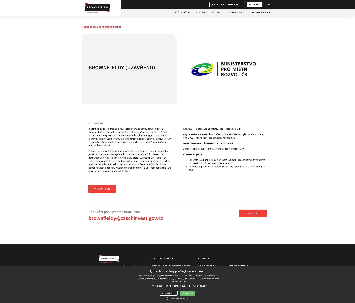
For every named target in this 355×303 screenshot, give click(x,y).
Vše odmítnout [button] (168, 293)
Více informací (180, 281)
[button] (177, 298)
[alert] (177, 284)
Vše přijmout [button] (187, 293)
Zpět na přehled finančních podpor (102, 26)
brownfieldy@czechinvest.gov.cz (125, 218)
